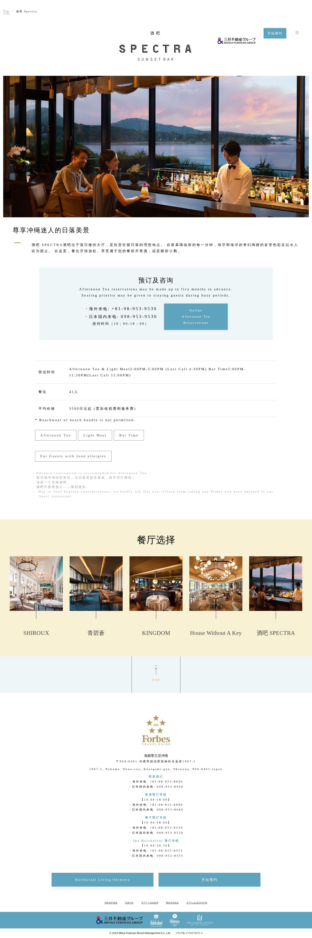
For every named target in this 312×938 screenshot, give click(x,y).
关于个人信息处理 (149, 903)
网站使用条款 (172, 903)
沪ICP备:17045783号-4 (189, 933)
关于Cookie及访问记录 (196, 903)
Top (6, 11)
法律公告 (129, 903)
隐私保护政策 (111, 903)
